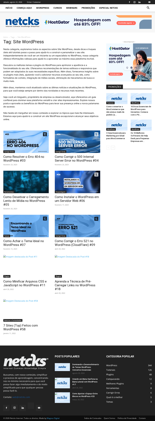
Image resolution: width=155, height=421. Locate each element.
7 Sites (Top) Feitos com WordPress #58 (20, 327)
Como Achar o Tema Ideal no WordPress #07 (23, 243)
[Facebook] (129, 2)
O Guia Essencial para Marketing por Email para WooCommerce (115, 136)
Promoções (88, 7)
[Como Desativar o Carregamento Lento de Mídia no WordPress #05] (26, 182)
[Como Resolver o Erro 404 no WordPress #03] (26, 141)
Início (8, 7)
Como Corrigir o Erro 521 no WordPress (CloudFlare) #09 (75, 243)
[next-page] (113, 148)
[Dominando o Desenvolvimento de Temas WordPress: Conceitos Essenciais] (62, 367)
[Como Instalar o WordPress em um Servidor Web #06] (77, 182)
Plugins (7, 276)
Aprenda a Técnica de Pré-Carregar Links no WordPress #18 (75, 285)
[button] (148, 8)
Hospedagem (61, 192)
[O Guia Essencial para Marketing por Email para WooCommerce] (116, 125)
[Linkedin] (139, 2)
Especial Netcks (108, 7)
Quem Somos (109, 418)
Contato (142, 418)
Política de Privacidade (127, 418)
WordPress (42, 7)
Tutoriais (110, 103)
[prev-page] (108, 148)
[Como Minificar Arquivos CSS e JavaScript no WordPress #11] (26, 266)
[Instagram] (134, 2)
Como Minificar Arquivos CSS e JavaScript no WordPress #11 (25, 283)
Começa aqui (24, 7)
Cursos (57, 7)
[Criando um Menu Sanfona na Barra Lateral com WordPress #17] (62, 383)
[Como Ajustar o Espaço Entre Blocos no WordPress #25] (62, 397)
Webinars (71, 7)
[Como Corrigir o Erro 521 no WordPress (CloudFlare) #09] (77, 226)
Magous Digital (53, 418)
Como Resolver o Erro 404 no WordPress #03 (23, 158)
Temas (6, 236)
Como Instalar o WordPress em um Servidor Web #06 (77, 199)
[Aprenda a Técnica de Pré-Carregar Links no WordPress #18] (77, 266)
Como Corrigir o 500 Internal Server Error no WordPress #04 (77, 158)
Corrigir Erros (9, 152)
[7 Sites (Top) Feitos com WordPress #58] (26, 310)
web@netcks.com (21, 397)
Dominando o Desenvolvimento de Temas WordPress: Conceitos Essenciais (85, 367)
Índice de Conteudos (92, 418)
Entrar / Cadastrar (34, 2)
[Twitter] (144, 2)
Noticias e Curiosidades (12, 320)
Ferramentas (9, 192)
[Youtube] (149, 2)
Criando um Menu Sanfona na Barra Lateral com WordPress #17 (85, 382)
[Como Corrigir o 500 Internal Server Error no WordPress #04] (77, 141)
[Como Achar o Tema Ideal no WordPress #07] (26, 226)
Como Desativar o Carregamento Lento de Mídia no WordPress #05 (26, 200)
